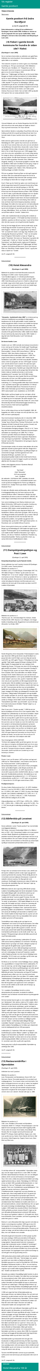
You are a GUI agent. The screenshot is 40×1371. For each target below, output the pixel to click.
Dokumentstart (6, 261)
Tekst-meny (5, 14)
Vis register (7, 1)
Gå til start (6, 1364)
